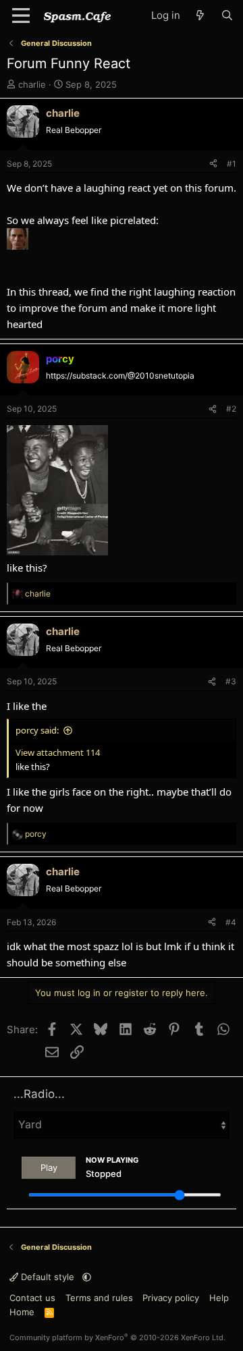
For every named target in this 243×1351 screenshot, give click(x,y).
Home (21, 1311)
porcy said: (37, 730)
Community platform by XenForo (117, 1337)
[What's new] (200, 15)
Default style (47, 1276)
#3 (230, 681)
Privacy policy (170, 1297)
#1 (231, 164)
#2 (231, 409)
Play (48, 1167)
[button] (87, 1277)
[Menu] (21, 15)
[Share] (213, 163)
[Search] (227, 15)
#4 (230, 922)
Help (219, 1297)
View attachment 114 (58, 752)
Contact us (32, 1297)
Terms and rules (99, 1297)
